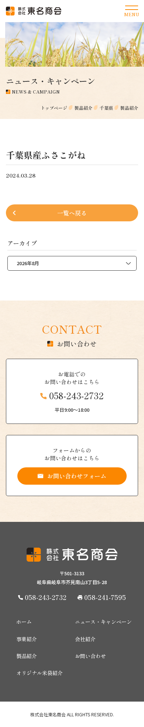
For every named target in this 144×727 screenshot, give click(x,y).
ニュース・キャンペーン (103, 622)
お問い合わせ (90, 656)
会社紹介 (85, 639)
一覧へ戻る (72, 212)
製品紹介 (26, 656)
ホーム (24, 622)
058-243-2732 (76, 395)
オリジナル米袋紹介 (39, 673)
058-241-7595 (105, 597)
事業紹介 (26, 639)
